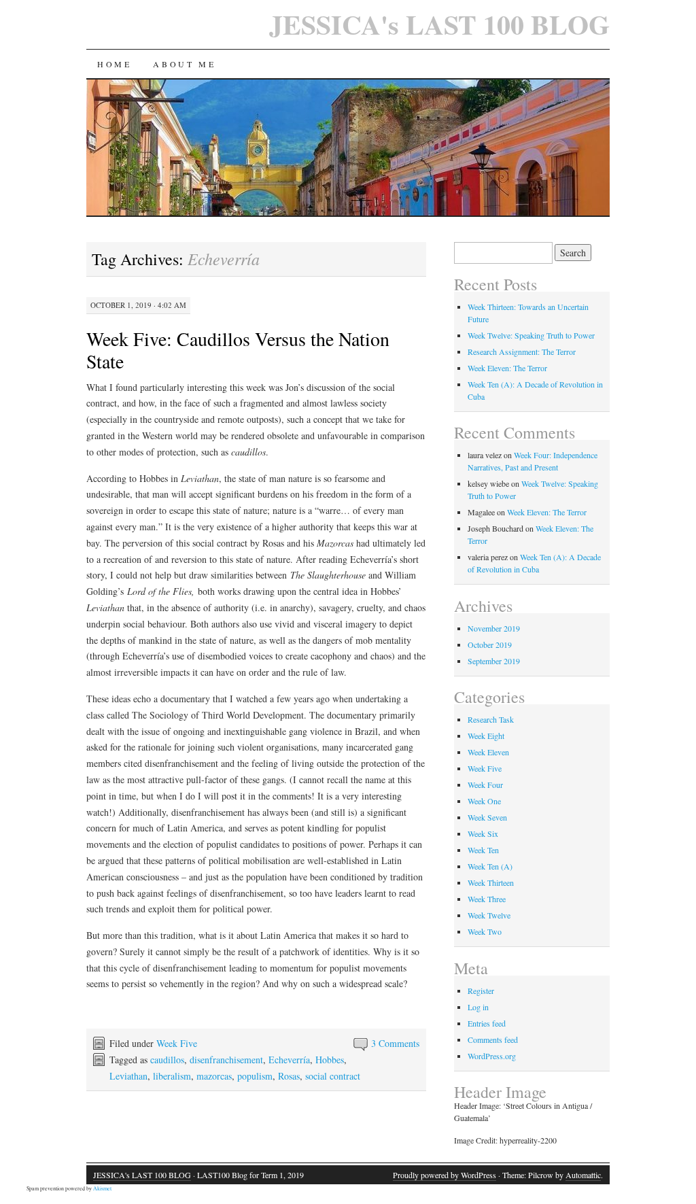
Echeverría (289, 1059)
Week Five (176, 1043)
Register (481, 990)
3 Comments (395, 1043)
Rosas (289, 1075)
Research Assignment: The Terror (522, 351)
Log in (478, 1006)
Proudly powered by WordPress (444, 1174)
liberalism (172, 1075)
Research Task (491, 719)
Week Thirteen (491, 882)
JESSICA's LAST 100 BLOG (439, 24)
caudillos (167, 1059)
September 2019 (494, 660)
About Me (184, 63)
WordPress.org (492, 1055)
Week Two (485, 931)
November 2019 (494, 628)
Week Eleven (488, 751)
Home (114, 63)
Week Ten (483, 849)
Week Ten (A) (490, 866)
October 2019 (490, 644)
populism (255, 1075)
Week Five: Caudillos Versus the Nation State (237, 350)
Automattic (583, 1174)
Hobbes (329, 1059)
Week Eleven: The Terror (507, 367)
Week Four (485, 784)
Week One (484, 800)
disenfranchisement (226, 1059)
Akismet (102, 1188)
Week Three (487, 898)
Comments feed (493, 1039)
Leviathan (128, 1075)
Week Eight (486, 735)
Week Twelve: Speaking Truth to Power (531, 335)
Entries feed (487, 1023)
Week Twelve (489, 915)
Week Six (483, 833)
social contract (332, 1075)
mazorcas (214, 1075)
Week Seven (487, 817)
